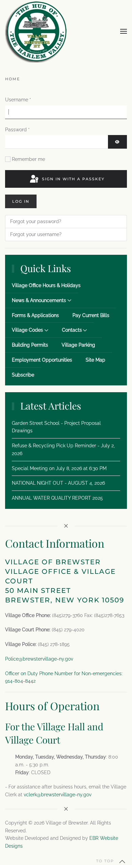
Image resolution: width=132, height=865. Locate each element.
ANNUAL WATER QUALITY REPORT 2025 (57, 498)
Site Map (95, 360)
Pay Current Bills (90, 315)
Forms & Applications (35, 315)
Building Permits (30, 345)
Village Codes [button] (27, 330)
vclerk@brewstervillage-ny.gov (57, 794)
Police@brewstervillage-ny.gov (39, 659)
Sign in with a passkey (72, 179)
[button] (123, 31)
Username (18, 99)
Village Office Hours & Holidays (46, 285)
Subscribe (23, 375)
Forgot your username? (36, 234)
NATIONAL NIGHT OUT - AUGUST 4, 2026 (58, 483)
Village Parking (78, 345)
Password (17, 129)
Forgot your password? (35, 221)
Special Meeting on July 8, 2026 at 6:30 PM (59, 468)
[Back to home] (36, 31)
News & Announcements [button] (39, 300)
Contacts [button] (72, 330)
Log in (20, 201)
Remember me (28, 159)
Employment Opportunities (42, 360)
